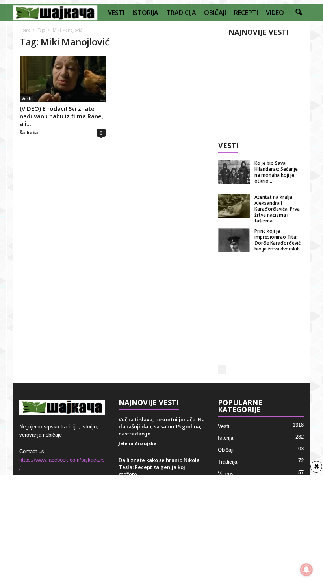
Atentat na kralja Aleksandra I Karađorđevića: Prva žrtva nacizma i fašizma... (277, 209)
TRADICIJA (181, 12)
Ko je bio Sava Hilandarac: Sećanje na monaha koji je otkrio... (276, 172)
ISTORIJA (145, 12)
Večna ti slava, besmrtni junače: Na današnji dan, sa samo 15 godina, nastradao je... (162, 426)
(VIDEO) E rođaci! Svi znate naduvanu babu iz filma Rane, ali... (61, 116)
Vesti (27, 98)
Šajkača (29, 132)
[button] (298, 12)
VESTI (116, 12)
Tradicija (227, 462)
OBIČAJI (215, 12)
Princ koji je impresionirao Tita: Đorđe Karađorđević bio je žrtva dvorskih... (278, 240)
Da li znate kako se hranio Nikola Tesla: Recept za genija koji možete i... (159, 467)
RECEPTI (246, 12)
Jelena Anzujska (138, 443)
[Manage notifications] (306, 569)
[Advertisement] (261, 87)
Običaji (226, 450)
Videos (226, 474)
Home (25, 30)
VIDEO (275, 12)
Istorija (225, 438)
